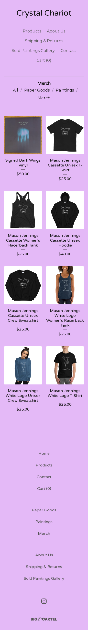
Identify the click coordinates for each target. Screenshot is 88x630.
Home (44, 453)
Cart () (44, 60)
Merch (44, 98)
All (15, 90)
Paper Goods (37, 90)
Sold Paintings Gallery (33, 50)
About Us (56, 31)
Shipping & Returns (44, 41)
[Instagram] (44, 601)
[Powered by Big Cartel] (44, 619)
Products (32, 31)
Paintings (65, 90)
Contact (68, 50)
